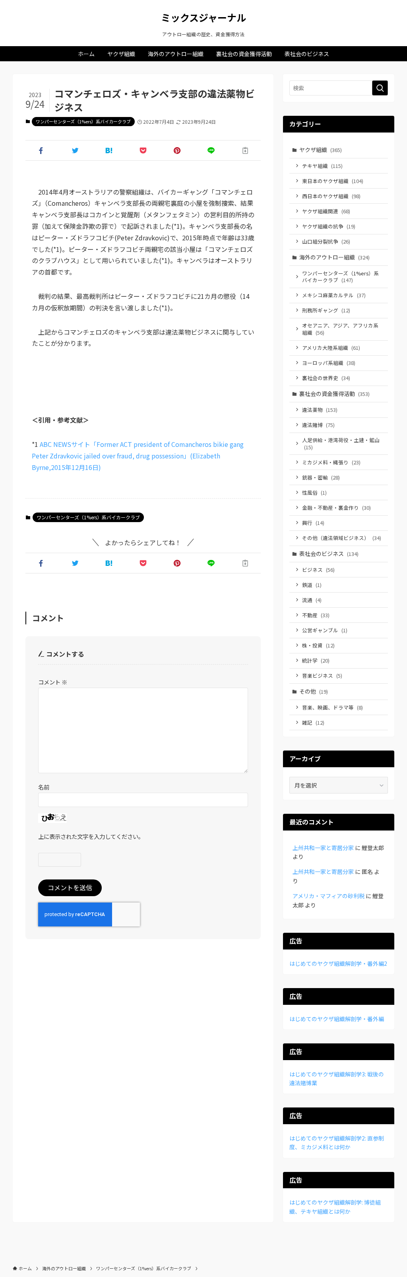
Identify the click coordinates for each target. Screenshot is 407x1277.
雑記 (313, 722)
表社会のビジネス (329, 554)
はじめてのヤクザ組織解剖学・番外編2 (338, 963)
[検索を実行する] (380, 88)
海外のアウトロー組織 (334, 257)
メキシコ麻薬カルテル (334, 295)
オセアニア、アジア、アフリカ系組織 (340, 329)
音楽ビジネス (322, 675)
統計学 (315, 660)
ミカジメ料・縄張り (331, 462)
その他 (313, 691)
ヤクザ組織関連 (326, 211)
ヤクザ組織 (320, 150)
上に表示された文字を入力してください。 (91, 836)
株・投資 (318, 645)
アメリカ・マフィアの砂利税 (328, 896)
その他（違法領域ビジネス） (341, 538)
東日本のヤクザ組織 (332, 181)
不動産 (315, 615)
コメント (52, 682)
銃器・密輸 (321, 477)
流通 (312, 600)
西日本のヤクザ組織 (331, 196)
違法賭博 (318, 425)
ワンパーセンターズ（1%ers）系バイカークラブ (83, 121)
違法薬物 (319, 409)
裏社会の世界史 (326, 378)
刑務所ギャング (326, 310)
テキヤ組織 (322, 166)
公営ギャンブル (324, 630)
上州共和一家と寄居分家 (323, 848)
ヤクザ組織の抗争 (328, 226)
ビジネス (318, 569)
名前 (43, 787)
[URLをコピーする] (245, 150)
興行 (313, 522)
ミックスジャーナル (203, 17)
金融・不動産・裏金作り (336, 507)
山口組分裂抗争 (326, 241)
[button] (40, 150)
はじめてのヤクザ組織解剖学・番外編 (336, 1019)
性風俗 (314, 492)
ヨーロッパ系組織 (328, 363)
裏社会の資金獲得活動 (334, 394)
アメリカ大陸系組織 (331, 347)
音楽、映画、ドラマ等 (332, 707)
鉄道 (312, 585)
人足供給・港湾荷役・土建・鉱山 (341, 443)
